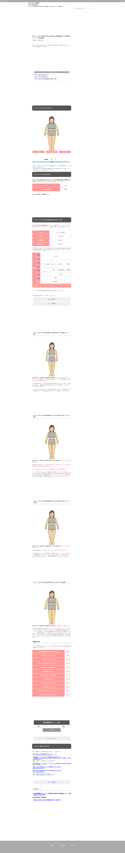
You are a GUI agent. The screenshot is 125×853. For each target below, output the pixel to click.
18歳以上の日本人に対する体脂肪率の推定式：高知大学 (47, 799)
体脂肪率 (46, 159)
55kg (38, 270)
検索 (51, 730)
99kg (38, 254)
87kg (38, 258)
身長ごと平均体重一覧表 (33, 3)
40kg (38, 278)
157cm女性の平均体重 (32, 5)
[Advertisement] (51, 21)
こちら (47, 194)
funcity (123, 1)
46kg (38, 274)
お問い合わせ (73, 845)
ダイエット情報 (3, 1)
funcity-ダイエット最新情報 (33, 2)
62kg (38, 266)
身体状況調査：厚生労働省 (39, 797)
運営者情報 (62, 845)
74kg (38, 262)
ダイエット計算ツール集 (79, 8)
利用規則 (52, 845)
